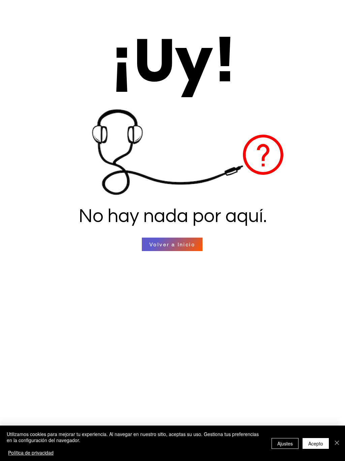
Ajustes (285, 443)
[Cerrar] (337, 443)
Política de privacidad (31, 452)
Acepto (315, 443)
